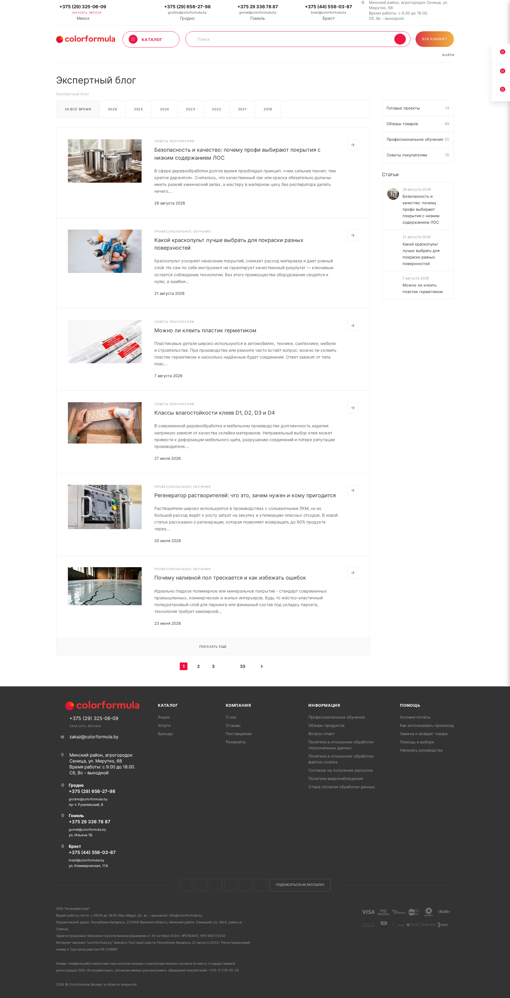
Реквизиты (236, 741)
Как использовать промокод (427, 725)
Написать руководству (421, 750)
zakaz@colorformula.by (93, 736)
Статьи (390, 174)
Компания (238, 705)
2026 (112, 109)
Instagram (216, 885)
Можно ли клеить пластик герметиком (205, 330)
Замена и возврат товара (423, 733)
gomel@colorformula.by (257, 12)
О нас (231, 717)
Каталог (168, 705)
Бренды (165, 733)
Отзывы (233, 725)
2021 (242, 109)
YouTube (246, 885)
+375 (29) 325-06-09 (82, 6)
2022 (216, 109)
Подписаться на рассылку (300, 885)
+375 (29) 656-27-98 (187, 6)
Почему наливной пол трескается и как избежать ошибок (230, 578)
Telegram (231, 885)
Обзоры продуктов (326, 725)
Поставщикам (239, 733)
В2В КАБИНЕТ (434, 39)
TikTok (261, 885)
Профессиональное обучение (336, 717)
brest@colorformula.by (328, 12)
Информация (324, 705)
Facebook (200, 885)
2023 (190, 109)
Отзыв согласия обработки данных (341, 786)
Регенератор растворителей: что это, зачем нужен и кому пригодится (245, 495)
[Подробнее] (352, 144)
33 (242, 666)
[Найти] (400, 39)
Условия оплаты (415, 717)
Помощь (410, 705)
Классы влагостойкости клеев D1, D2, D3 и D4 (214, 413)
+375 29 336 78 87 (257, 6)
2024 (164, 109)
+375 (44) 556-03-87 (328, 6)
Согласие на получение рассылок (340, 770)
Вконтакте (185, 885)
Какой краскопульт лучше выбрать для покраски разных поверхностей (421, 254)
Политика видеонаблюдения (335, 778)
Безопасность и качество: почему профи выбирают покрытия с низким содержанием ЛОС (421, 209)
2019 (268, 109)
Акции (164, 717)
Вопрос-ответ (321, 733)
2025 (138, 109)
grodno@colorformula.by (187, 12)
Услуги (164, 725)
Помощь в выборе (417, 741)
